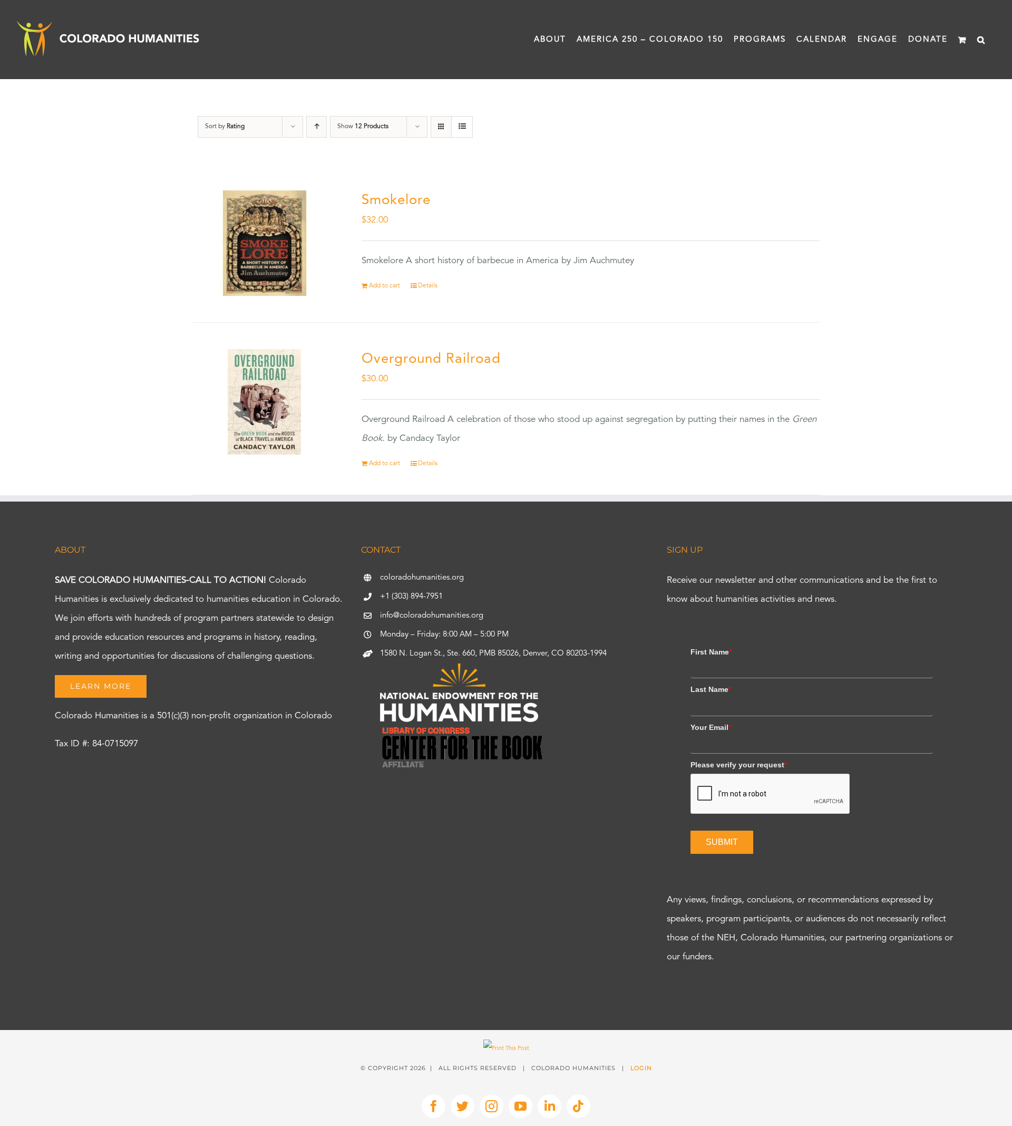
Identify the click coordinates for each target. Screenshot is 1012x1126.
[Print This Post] (506, 1049)
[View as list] (462, 127)
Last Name (710, 689)
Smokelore (396, 200)
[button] (981, 39)
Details (427, 286)
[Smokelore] (264, 243)
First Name (711, 652)
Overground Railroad (431, 359)
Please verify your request (738, 765)
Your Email (710, 727)
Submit (722, 842)
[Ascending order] (316, 127)
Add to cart (384, 286)
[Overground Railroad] (264, 402)
